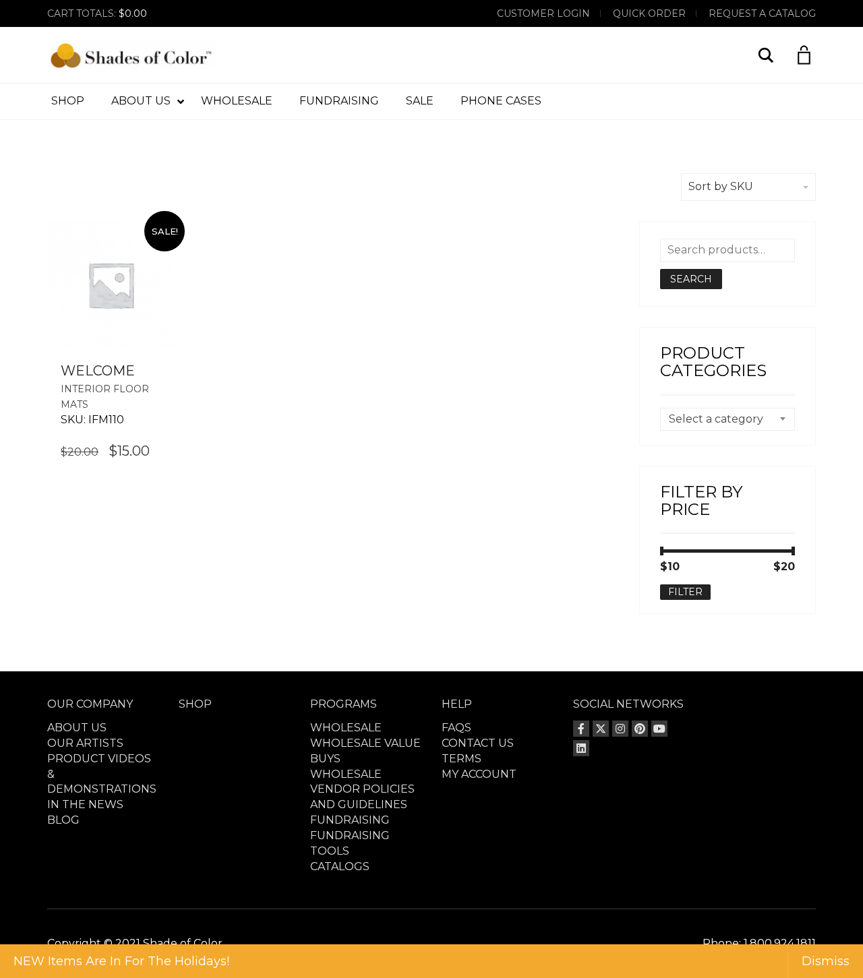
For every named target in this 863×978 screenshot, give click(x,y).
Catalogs (339, 866)
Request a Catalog (762, 13)
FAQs (456, 727)
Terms (461, 758)
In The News (85, 804)
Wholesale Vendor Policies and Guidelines (362, 790)
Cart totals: (97, 13)
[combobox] (728, 419)
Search (691, 279)
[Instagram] (620, 729)
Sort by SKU (720, 186)
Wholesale (346, 727)
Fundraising (350, 820)
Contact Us (478, 743)
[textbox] (728, 419)
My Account (479, 774)
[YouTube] (659, 729)
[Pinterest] (640, 729)
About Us (77, 727)
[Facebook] (581, 729)
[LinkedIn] (581, 748)
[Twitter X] (601, 729)
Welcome (98, 371)
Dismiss (826, 961)
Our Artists (85, 743)
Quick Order (649, 13)
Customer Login (543, 13)
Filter (685, 592)
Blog (63, 820)
